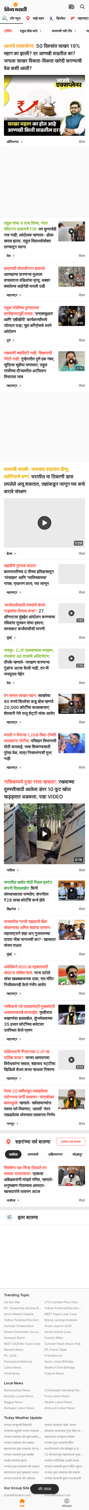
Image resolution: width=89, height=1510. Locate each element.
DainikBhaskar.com (17, 1495)
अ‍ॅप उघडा (44, 1489)
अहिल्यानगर (55, 1154)
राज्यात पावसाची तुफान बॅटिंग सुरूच (63, 1466)
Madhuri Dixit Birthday (59, 1367)
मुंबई (9, 637)
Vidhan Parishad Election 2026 (63, 1308)
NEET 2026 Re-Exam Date (22, 1344)
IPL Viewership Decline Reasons (23, 1308)
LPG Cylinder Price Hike (61, 1302)
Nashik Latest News (58, 1402)
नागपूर (10, 1123)
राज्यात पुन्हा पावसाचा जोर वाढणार (22, 1466)
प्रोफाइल (67, 1506)
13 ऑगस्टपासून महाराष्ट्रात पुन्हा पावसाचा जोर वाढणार (63, 1454)
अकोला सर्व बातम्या (71, 1141)
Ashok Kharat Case (57, 1332)
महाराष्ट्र (12, 295)
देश (9, 256)
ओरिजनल (13, 141)
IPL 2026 (10, 1355)
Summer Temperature (19, 1326)
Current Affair (53, 1338)
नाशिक (11, 870)
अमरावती (32, 1154)
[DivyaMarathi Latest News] (15, 9)
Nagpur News (13, 1402)
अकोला (13, 1154)
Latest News (12, 1367)
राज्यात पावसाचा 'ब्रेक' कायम (60, 1425)
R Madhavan (53, 1355)
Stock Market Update (19, 1314)
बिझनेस (11, 909)
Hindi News (12, 1373)
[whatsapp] (74, 142)
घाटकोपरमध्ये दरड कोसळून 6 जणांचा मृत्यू (63, 1448)
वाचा (22, 1506)
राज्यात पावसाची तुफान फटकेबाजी (62, 1478)
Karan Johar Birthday (59, 1361)
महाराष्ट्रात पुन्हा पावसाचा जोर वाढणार (23, 1448)
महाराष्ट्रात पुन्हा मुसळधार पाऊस (21, 1472)
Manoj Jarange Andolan (60, 1320)
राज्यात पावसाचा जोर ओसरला (19, 1478)
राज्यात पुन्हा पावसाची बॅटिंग (58, 1442)
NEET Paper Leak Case (60, 1314)
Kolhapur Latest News (19, 1408)
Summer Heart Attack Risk (62, 1344)
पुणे (9, 340)
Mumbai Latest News (18, 1396)
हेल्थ (9, 553)
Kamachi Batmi (14, 1338)
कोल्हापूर (77, 1154)
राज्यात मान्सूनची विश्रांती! (18, 1425)
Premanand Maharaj (18, 1361)
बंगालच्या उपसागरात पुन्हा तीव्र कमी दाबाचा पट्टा (63, 1431)
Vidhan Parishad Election (21, 1320)
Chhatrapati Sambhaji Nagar (63, 1390)
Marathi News (13, 1349)
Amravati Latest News (59, 1408)
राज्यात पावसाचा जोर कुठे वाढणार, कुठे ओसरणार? (23, 1437)
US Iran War (12, 1302)
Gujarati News (54, 1373)
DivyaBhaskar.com (57, 1495)
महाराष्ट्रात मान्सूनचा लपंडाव (59, 1437)
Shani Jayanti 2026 (57, 1326)
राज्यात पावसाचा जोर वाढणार (19, 1442)
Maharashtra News (17, 1390)
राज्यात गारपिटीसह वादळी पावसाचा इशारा (63, 1460)
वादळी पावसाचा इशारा (15, 1460)
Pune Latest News (57, 1396)
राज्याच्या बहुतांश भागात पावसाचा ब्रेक (23, 1431)
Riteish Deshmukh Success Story (23, 1332)
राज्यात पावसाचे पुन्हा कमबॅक (19, 1454)
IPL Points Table (55, 1349)
